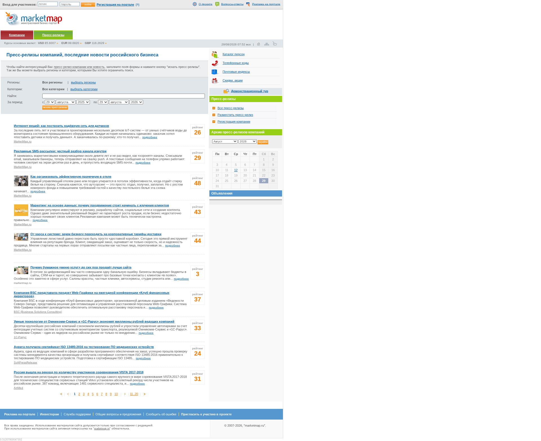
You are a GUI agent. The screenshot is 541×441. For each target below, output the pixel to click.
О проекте (205, 3)
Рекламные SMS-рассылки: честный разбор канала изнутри (60, 151)
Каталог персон (234, 54)
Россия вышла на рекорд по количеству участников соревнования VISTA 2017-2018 (78, 372)
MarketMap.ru (23, 141)
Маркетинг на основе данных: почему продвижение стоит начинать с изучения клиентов (99, 205)
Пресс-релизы (53, 35)
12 (236, 170)
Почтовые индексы (236, 71)
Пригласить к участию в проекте (206, 414)
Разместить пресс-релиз (235, 114)
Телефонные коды (236, 63)
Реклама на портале (266, 3)
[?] (137, 4)
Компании (17, 35)
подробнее (149, 137)
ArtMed (18, 387)
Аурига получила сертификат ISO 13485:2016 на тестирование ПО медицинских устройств (84, 347)
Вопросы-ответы (232, 3)
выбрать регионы (83, 82)
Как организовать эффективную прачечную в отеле (70, 176)
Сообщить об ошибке (161, 414)
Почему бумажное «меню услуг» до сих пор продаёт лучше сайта (80, 267)
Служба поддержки (77, 414)
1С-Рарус (20, 337)
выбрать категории (83, 89)
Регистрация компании (234, 121)
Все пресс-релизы (231, 108)
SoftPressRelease (25, 362)
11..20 (134, 394)
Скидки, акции (233, 80)
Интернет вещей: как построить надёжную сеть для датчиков (61, 125)
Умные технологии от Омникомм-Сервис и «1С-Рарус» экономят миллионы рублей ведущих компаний (94, 321)
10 (116, 394)
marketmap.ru (102, 428)
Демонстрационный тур (249, 91)
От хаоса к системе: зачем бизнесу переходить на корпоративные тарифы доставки (95, 234)
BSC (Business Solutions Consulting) (38, 311)
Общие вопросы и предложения (118, 414)
